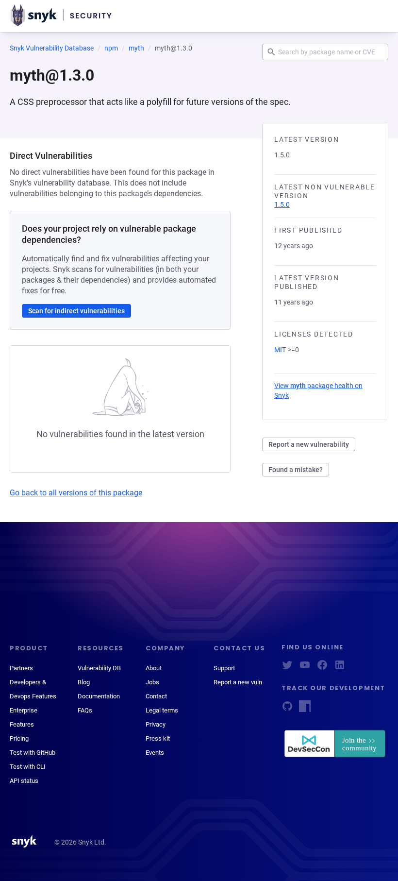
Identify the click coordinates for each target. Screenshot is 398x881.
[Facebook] (322, 668)
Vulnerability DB (99, 668)
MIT (280, 350)
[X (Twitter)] (287, 668)
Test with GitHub (32, 752)
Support (224, 668)
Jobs (152, 682)
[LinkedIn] (340, 668)
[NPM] (305, 709)
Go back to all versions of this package (76, 492)
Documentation (99, 696)
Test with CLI (28, 766)
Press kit (158, 738)
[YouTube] (305, 668)
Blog (84, 682)
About (154, 668)
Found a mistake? (295, 470)
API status (24, 780)
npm (111, 48)
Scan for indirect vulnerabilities (76, 311)
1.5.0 (282, 204)
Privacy (156, 724)
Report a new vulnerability (308, 444)
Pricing (19, 738)
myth (136, 48)
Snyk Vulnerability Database (52, 48)
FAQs (85, 710)
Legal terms (162, 710)
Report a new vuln (238, 682)
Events (155, 752)
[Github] (287, 709)
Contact (156, 696)
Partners (21, 668)
